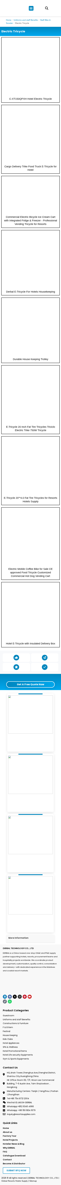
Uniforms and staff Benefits (26, 20)
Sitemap (33, 1181)
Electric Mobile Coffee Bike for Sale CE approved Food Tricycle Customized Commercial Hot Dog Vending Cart (30, 572)
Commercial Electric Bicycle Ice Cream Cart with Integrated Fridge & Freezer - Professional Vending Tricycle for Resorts (30, 220)
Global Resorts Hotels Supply (14, 1181)
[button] (31, 8)
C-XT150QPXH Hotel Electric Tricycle (30, 98)
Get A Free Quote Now (30, 684)
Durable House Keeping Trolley (30, 359)
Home (8, 20)
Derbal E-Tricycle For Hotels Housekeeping (30, 291)
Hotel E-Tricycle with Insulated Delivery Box (30, 643)
